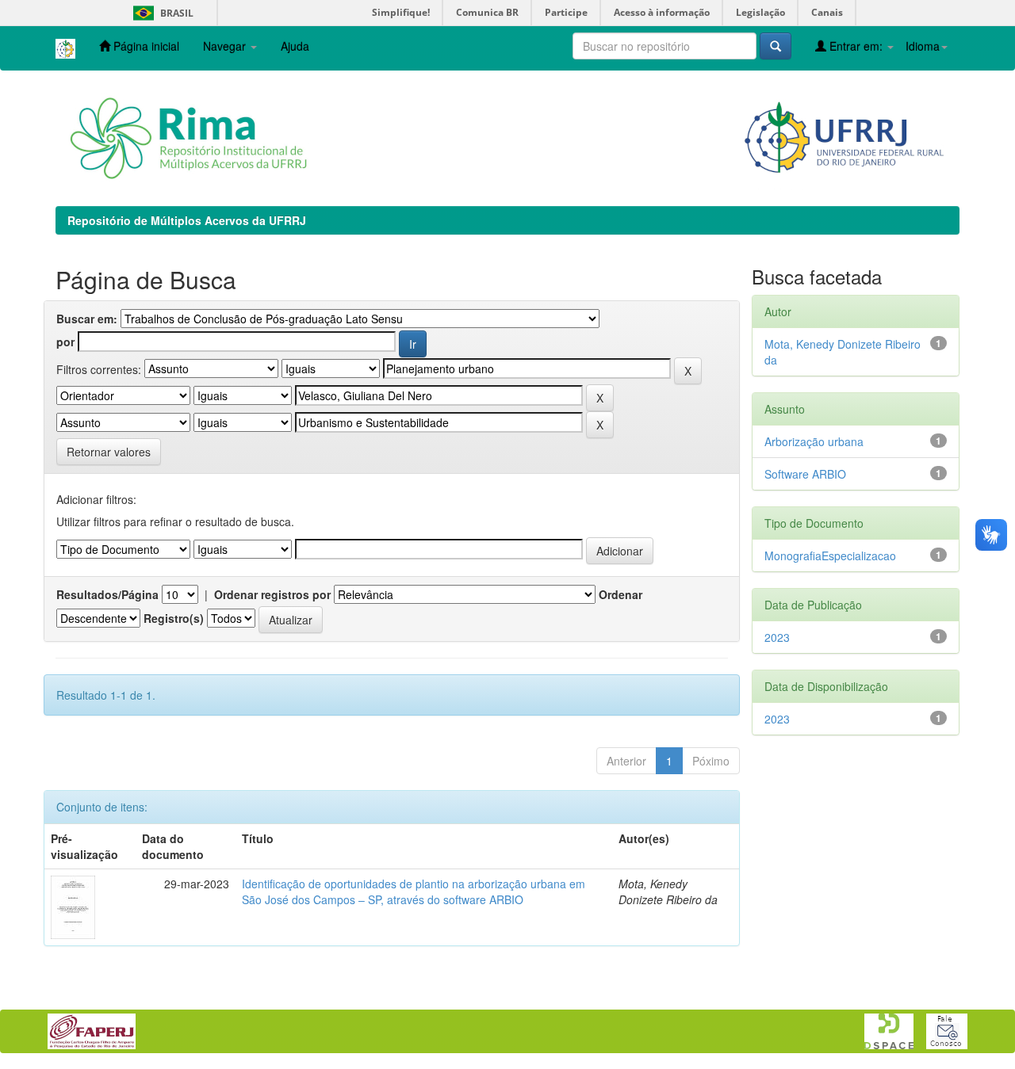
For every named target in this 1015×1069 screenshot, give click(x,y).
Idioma (923, 46)
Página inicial (144, 46)
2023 (777, 637)
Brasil (160, 13)
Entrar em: (856, 46)
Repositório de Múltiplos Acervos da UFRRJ (186, 220)
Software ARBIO (805, 474)
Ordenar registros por (272, 594)
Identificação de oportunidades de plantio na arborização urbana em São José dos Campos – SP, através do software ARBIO (413, 891)
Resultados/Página (107, 594)
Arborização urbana (814, 441)
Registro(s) (174, 618)
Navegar (226, 46)
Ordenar (620, 594)
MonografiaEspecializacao (830, 555)
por (65, 341)
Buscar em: (86, 318)
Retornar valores (109, 452)
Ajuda (295, 46)
